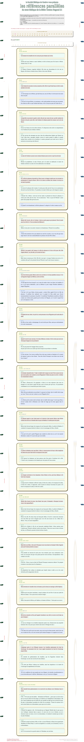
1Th (82, 234)
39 (44, 35)
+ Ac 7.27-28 (25, 368)
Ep (82, 176)
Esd (1, 265)
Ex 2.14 (20, 367)
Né (1, 284)
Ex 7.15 (20, 174)
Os (1, 509)
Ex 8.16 (22, 194)
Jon (1, 584)
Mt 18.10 (25, 215)
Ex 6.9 (22, 663)
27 (15, 35)
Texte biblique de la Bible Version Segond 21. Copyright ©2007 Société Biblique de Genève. (26, 28)
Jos (1, 96)
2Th (82, 253)
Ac (82, 79)
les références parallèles (42, 5)
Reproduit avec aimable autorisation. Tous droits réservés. (17, 740)
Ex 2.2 (20, 80)
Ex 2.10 (20, 244)
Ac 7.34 (25, 642)
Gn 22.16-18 (21, 684)
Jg (1, 115)
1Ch (1, 227)
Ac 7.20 (20, 81)
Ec (1, 378)
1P (82, 388)
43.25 (27, 540)
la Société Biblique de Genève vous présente (42, 2)
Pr (1, 359)
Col (82, 214)
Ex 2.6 (20, 214)
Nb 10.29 (27, 497)
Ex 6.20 (20, 51)
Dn (1, 490)
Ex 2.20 (20, 539)
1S (1, 152)
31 (25, 35)
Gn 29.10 (21, 470)
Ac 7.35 (22, 398)
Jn (82, 60)
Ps (1, 340)
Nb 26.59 (25, 51)
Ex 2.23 (20, 641)
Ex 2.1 (20, 49)
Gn (1, 2)
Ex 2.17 (20, 469)
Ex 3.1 (20, 414)
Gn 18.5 (21, 540)
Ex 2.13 (20, 333)
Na (1, 622)
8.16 (24, 174)
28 (17, 35)
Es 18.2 (24, 113)
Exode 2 (17, 39)
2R (1, 209)
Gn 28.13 (22, 720)
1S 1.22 (20, 246)
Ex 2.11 (20, 269)
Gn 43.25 (22, 568)
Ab (1, 565)
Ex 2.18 (20, 495)
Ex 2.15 (20, 412)
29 (20, 35)
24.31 (24, 540)
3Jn (82, 465)
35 (34, 35)
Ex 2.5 (20, 172)
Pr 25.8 (20, 334)
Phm (82, 330)
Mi (1, 603)
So (1, 659)
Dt (1, 77)
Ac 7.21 (27, 174)
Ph (82, 195)
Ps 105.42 (33, 684)
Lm (1, 453)
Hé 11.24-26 (26, 270)
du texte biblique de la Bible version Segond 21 (42, 9)
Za (1, 697)
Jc (82, 369)
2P (82, 407)
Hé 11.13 (25, 610)
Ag (1, 678)
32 (27, 35)
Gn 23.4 (21, 610)
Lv (1, 40)
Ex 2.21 (20, 580)
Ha (1, 640)
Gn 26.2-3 (22, 708)
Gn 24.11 (21, 446)
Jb (1, 321)
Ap (82, 504)
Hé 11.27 (24, 414)
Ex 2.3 (20, 112)
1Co (82, 118)
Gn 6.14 (21, 113)
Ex (1, 21)
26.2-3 (26, 684)
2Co (82, 137)
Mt (82, 2)
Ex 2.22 (20, 609)
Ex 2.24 (20, 683)
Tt (82, 311)
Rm (82, 99)
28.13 (29, 684)
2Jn (82, 446)
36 (37, 35)
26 (12, 35)
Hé (82, 349)
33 (29, 35)
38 (42, 35)
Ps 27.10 (21, 215)
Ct (1, 396)
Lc (82, 41)
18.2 (24, 582)
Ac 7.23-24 (21, 270)
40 (46, 35)
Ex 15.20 (21, 151)
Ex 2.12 (20, 308)
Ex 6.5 (20, 642)
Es (1, 415)
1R (1, 190)
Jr (1, 434)
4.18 (23, 497)
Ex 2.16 (20, 444)
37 (39, 35)
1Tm (82, 272)
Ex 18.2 (22, 598)
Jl (1, 528)
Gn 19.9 (21, 368)
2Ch (1, 246)
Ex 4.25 (20, 582)
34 (32, 35)
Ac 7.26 (24, 334)
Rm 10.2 (21, 310)
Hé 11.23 (25, 81)
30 (22, 35)
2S (1, 171)
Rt (1, 134)
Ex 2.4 (20, 150)
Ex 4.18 (22, 515)
